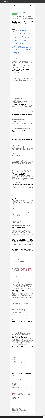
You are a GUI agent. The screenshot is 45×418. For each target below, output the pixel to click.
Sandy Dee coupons (16, 412)
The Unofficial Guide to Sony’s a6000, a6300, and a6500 (18, 364)
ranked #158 (14, 393)
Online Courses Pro (7, 1)
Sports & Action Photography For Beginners (17, 359)
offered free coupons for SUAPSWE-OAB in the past (22, 302)
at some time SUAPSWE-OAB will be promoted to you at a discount (24, 287)
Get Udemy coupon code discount (20, 386)
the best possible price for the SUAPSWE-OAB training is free (20, 291)
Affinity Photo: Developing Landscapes (16, 355)
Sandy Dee (13, 412)
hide (15, 29)
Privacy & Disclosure (38, 1)
